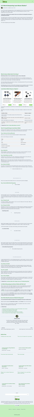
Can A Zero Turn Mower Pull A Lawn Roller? (25, 347)
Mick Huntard (4, 350)
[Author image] (2, 8)
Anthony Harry (17, 318)
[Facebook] (17, 405)
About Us (10, 409)
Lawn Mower (8, 350)
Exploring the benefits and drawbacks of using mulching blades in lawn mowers (14, 308)
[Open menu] (32, 1)
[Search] (28, 394)
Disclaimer (18, 409)
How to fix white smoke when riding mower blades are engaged (12, 311)
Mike (20, 349)
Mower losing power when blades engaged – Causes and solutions (12, 312)
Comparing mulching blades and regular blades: (9, 309)
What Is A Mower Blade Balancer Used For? (13, 125)
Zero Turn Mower (23, 349)
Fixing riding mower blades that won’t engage (9, 310)
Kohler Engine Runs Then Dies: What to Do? (26, 329)
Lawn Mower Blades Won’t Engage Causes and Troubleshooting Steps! (17, 281)
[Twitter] (15, 405)
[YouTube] (18, 405)
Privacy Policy (23, 409)
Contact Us (14, 409)
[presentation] (8, 341)
